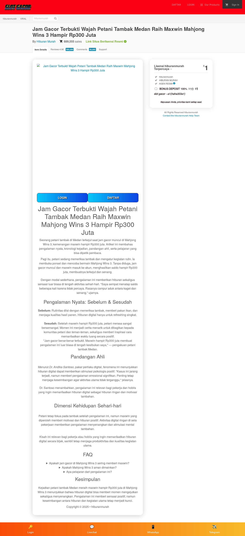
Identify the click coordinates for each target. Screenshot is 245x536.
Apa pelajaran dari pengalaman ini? (89, 472)
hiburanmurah (10, 18)
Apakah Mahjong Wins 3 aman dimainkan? (89, 467)
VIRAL (23, 18)
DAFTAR (113, 198)
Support (103, 49)
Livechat (92, 529)
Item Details (41, 49)
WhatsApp (153, 529)
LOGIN (62, 198)
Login (30, 529)
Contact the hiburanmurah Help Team (181, 115)
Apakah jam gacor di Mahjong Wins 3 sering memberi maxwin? (89, 463)
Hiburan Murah (46, 41)
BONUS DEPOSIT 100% (178, 88)
